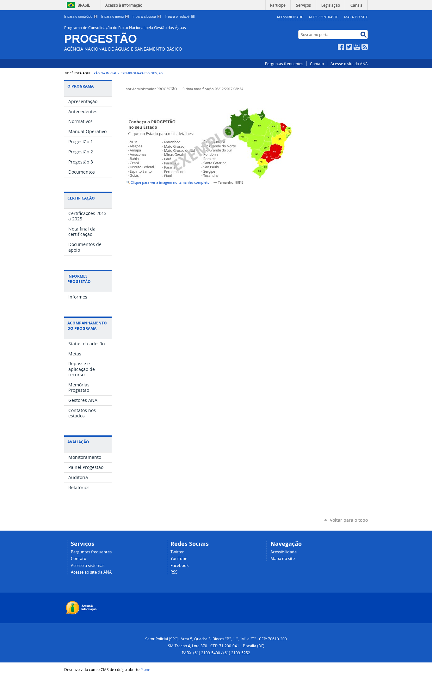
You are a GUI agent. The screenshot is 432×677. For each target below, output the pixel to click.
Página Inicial (105, 73)
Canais (356, 5)
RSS (364, 47)
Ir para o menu (114, 16)
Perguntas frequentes (284, 63)
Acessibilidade (290, 17)
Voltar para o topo (349, 520)
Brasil (83, 5)
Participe (278, 5)
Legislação (330, 5)
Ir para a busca (146, 16)
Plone (145, 669)
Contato (317, 63)
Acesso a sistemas (87, 565)
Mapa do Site (356, 17)
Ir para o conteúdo (80, 16)
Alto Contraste (323, 17)
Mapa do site (282, 558)
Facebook (341, 47)
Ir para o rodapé (179, 16)
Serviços (303, 5)
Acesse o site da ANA (349, 63)
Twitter (349, 47)
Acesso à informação (123, 5)
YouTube (357, 47)
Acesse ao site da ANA (91, 572)
